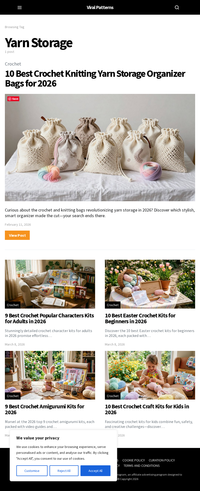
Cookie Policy (133, 460)
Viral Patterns (100, 7)
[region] (63, 455)
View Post (17, 235)
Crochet (13, 64)
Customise (31, 471)
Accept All (95, 471)
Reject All (64, 471)
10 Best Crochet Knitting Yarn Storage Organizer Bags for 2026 (95, 78)
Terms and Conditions (142, 465)
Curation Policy (162, 460)
